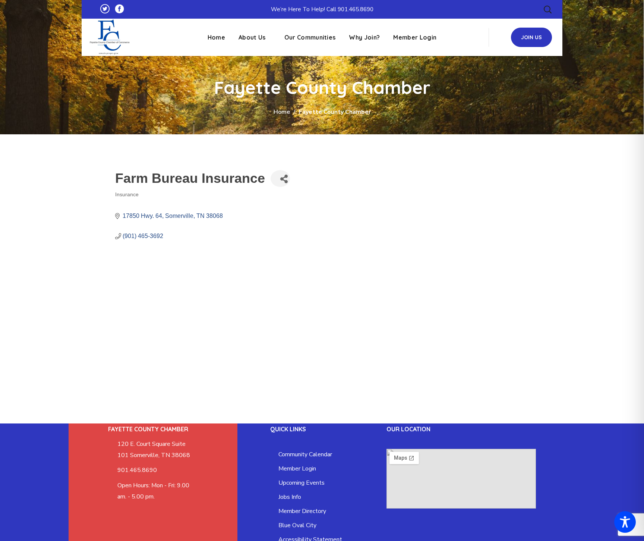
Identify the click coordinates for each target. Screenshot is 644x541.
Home (282, 112)
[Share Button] (280, 178)
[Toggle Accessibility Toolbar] (625, 522)
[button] (547, 9)
